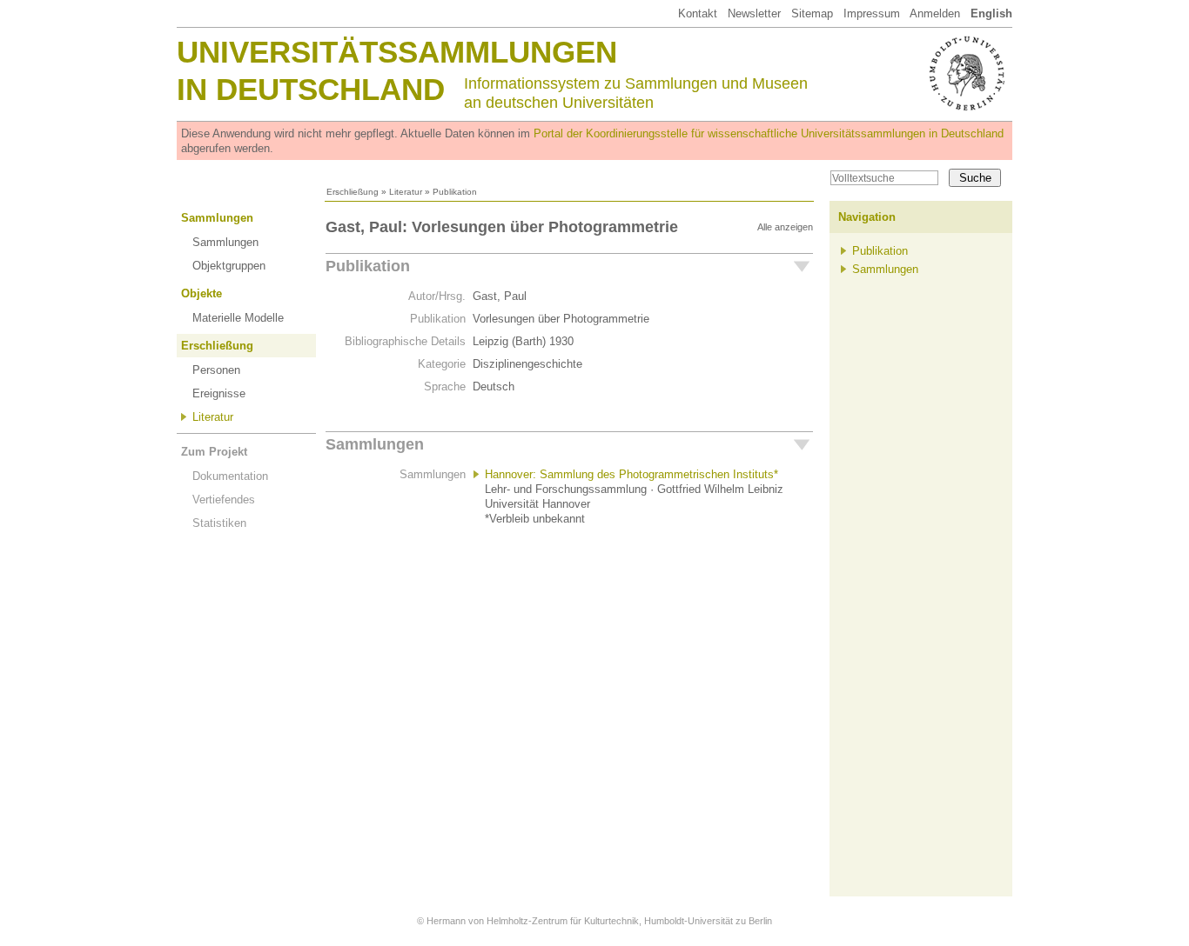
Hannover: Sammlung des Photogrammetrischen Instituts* (631, 474)
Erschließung (352, 192)
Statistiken (219, 523)
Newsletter (754, 13)
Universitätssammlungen (397, 52)
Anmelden (935, 13)
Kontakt (697, 13)
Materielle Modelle (238, 317)
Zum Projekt (214, 451)
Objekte (201, 293)
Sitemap (812, 13)
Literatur (405, 192)
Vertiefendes (223, 499)
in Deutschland (311, 89)
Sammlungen (217, 217)
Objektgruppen (228, 265)
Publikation (368, 266)
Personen (216, 369)
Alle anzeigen (785, 227)
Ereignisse (218, 393)
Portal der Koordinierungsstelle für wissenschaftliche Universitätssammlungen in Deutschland (769, 133)
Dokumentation (230, 476)
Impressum (871, 13)
